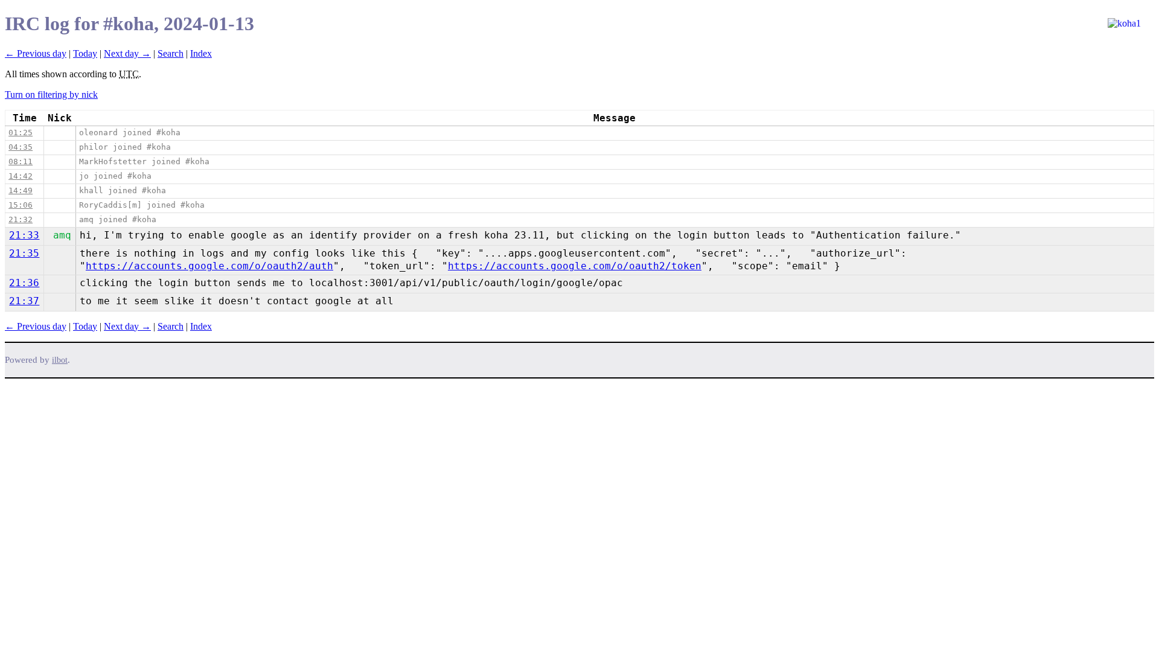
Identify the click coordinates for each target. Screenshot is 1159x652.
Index (201, 53)
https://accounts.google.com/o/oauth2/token (574, 266)
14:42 (20, 176)
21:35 (24, 253)
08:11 (20, 161)
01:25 (20, 132)
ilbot (60, 360)
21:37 (24, 301)
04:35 (20, 147)
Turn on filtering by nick (51, 94)
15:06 (20, 204)
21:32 (20, 219)
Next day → (127, 53)
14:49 (20, 190)
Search (171, 53)
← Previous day (35, 53)
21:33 (24, 235)
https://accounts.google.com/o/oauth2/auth (209, 266)
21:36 (24, 283)
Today (85, 53)
